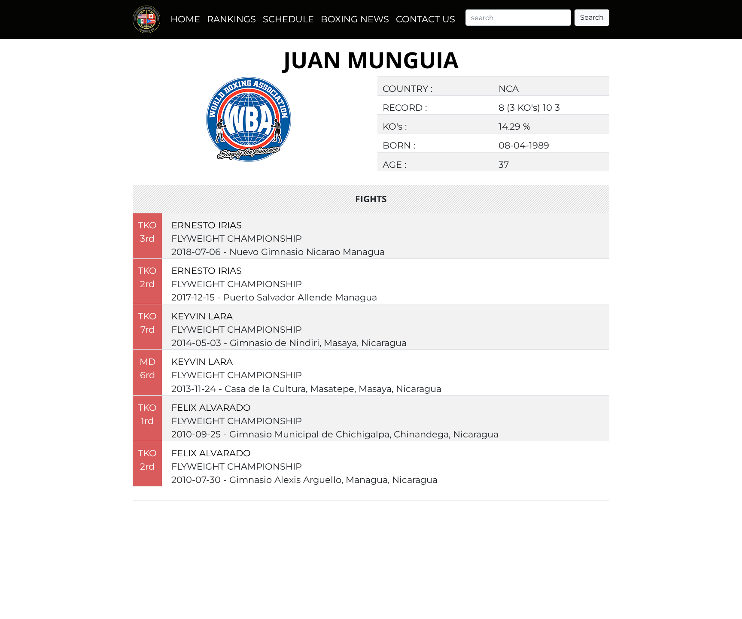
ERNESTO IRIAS (206, 225)
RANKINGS (231, 19)
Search (592, 17)
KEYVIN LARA (202, 316)
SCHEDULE (288, 19)
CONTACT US (425, 19)
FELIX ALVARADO (211, 407)
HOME (185, 19)
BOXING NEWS (355, 19)
